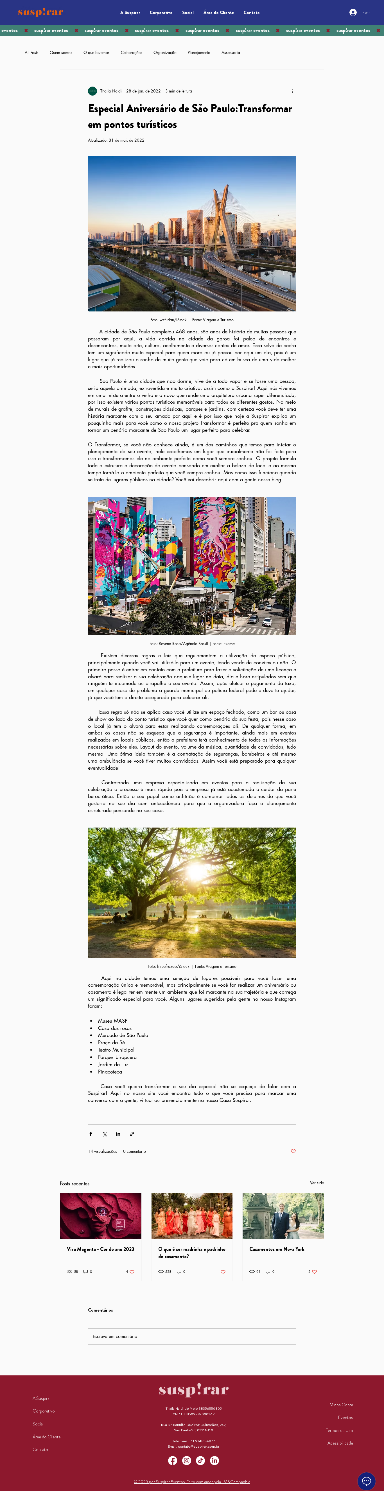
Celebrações (131, 52)
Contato (40, 1449)
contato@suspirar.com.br (199, 1446)
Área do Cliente (47, 1437)
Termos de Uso (339, 1430)
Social (38, 1424)
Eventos (345, 1417)
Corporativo (44, 1411)
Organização (165, 52)
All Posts (32, 52)
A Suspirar (42, 1398)
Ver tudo (317, 1182)
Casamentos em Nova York (276, 1249)
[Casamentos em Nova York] (283, 1216)
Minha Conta (341, 1405)
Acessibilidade (340, 1443)
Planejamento (199, 52)
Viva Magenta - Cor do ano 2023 (100, 1249)
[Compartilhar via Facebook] (90, 1133)
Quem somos (61, 52)
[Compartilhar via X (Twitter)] (104, 1133)
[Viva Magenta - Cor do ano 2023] (100, 1216)
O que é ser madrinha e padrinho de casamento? (191, 1253)
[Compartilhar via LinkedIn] (118, 1133)
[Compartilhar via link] (132, 1133)
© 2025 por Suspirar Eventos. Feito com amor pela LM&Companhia (192, 1482)
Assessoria (231, 52)
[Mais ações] (292, 91)
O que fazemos (96, 52)
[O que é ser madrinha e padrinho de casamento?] (192, 1216)
